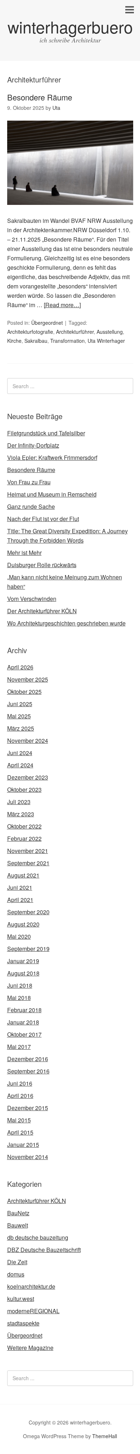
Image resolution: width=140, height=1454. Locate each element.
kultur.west (20, 1298)
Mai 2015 (19, 1120)
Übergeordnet (47, 322)
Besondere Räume (39, 97)
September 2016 (28, 1071)
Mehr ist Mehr (24, 552)
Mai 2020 (19, 936)
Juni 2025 (19, 704)
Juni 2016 (19, 1083)
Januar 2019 (23, 961)
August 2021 (23, 875)
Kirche (14, 340)
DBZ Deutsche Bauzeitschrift (44, 1250)
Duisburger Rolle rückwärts (41, 565)
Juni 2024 (19, 753)
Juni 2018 (19, 985)
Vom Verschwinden (31, 598)
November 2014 (27, 1157)
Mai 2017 (19, 1046)
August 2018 (23, 973)
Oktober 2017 (24, 1034)
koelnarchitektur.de (31, 1286)
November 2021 (27, 851)
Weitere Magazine (30, 1347)
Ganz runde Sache (31, 506)
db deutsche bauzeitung (37, 1237)
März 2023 (20, 814)
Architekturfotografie (30, 331)
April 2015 (20, 1132)
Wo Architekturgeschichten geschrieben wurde (66, 623)
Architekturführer (75, 331)
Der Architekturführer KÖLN (42, 611)
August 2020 (23, 924)
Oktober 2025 (24, 691)
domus (15, 1274)
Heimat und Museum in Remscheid (52, 494)
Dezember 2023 (27, 777)
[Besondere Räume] (70, 211)
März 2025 (20, 728)
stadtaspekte (23, 1323)
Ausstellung (110, 331)
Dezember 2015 (27, 1108)
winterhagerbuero (70, 26)
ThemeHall (104, 1436)
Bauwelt (17, 1225)
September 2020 (28, 912)
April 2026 (20, 667)
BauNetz (18, 1213)
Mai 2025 (19, 716)
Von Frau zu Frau (29, 482)
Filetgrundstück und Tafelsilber (46, 433)
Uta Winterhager (106, 340)
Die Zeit (17, 1262)
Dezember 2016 (27, 1059)
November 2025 (27, 679)
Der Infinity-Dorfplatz (33, 445)
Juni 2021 (19, 887)
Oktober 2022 (24, 826)
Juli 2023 (19, 802)
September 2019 (28, 948)
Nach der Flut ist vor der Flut (43, 519)
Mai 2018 (19, 997)
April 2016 (20, 1095)
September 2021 (28, 863)
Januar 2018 (23, 1022)
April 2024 (20, 765)
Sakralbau (35, 340)
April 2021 (20, 900)
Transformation (67, 340)
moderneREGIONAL (33, 1311)
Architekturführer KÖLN (36, 1201)
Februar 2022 (24, 838)
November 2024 (27, 740)
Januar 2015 (23, 1144)
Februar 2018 (24, 1010)
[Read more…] (62, 305)
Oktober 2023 (24, 789)
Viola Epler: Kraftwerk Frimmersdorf (52, 457)
